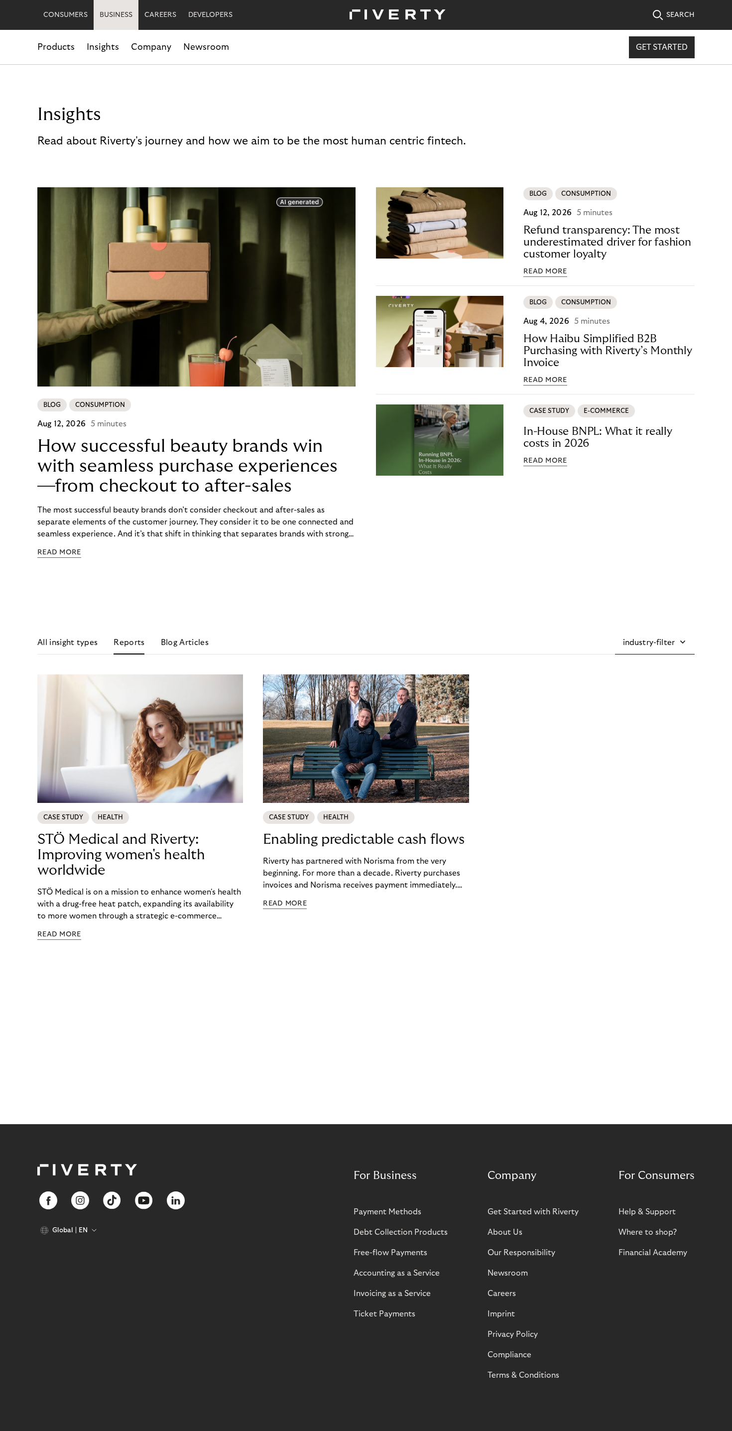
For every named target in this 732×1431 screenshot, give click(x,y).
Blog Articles (185, 643)
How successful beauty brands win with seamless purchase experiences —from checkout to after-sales (187, 466)
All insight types (67, 643)
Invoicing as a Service (392, 1294)
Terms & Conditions (523, 1375)
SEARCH (680, 14)
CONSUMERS (65, 14)
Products (56, 47)
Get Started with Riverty (533, 1212)
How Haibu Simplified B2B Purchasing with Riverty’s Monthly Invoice (607, 350)
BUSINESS (116, 14)
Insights (103, 47)
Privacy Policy (513, 1334)
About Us (505, 1232)
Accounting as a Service (397, 1273)
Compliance (509, 1355)
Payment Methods (387, 1212)
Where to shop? (647, 1232)
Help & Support (647, 1212)
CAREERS (160, 14)
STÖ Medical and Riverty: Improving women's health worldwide (121, 855)
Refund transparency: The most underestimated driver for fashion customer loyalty (607, 242)
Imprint (501, 1314)
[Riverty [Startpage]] (394, 15)
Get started (662, 47)
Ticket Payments (384, 1314)
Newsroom (206, 47)
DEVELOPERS (210, 14)
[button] (655, 642)
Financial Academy (652, 1253)
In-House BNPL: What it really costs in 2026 (597, 437)
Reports (129, 643)
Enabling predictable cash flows (364, 839)
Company (151, 47)
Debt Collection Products (401, 1232)
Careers (502, 1294)
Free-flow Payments (390, 1253)
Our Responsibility (521, 1253)
